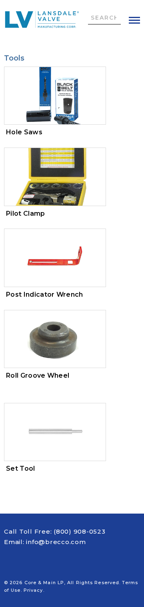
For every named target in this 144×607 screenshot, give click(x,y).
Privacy (33, 590)
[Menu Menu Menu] (134, 20)
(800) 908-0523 (80, 531)
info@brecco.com (56, 542)
